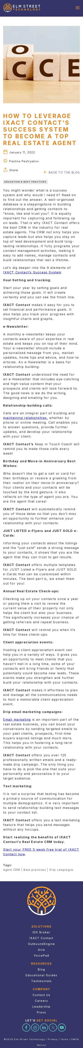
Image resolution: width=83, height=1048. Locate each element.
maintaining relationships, (25, 418)
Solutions (41, 926)
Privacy (53, 1039)
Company (41, 989)
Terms (64, 1039)
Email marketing (17, 719)
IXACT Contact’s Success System (32, 272)
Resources (41, 963)
